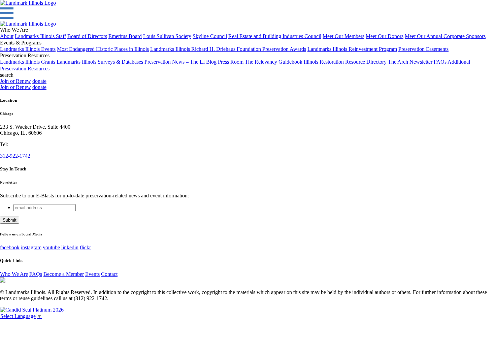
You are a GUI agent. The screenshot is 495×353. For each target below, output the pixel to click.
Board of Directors (87, 36)
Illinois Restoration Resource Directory (345, 62)
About (6, 36)
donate (39, 81)
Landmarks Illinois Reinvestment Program (352, 49)
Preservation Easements (423, 49)
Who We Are (14, 274)
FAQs (440, 62)
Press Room (230, 62)
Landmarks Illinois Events (28, 49)
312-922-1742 (15, 156)
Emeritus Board (125, 36)
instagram (31, 247)
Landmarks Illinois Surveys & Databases (100, 62)
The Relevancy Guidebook (273, 62)
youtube (51, 247)
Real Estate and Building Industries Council (274, 36)
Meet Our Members (343, 36)
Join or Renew (15, 81)
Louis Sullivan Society (167, 36)
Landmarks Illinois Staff (40, 36)
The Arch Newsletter (410, 62)
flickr (85, 247)
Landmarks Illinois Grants (27, 62)
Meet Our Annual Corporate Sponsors (445, 36)
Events (92, 274)
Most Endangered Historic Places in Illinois (103, 49)
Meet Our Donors (384, 36)
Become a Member (63, 274)
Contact (109, 274)
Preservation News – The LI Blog (180, 62)
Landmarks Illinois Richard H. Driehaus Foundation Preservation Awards (228, 49)
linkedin (69, 247)
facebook (10, 247)
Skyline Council (210, 36)
